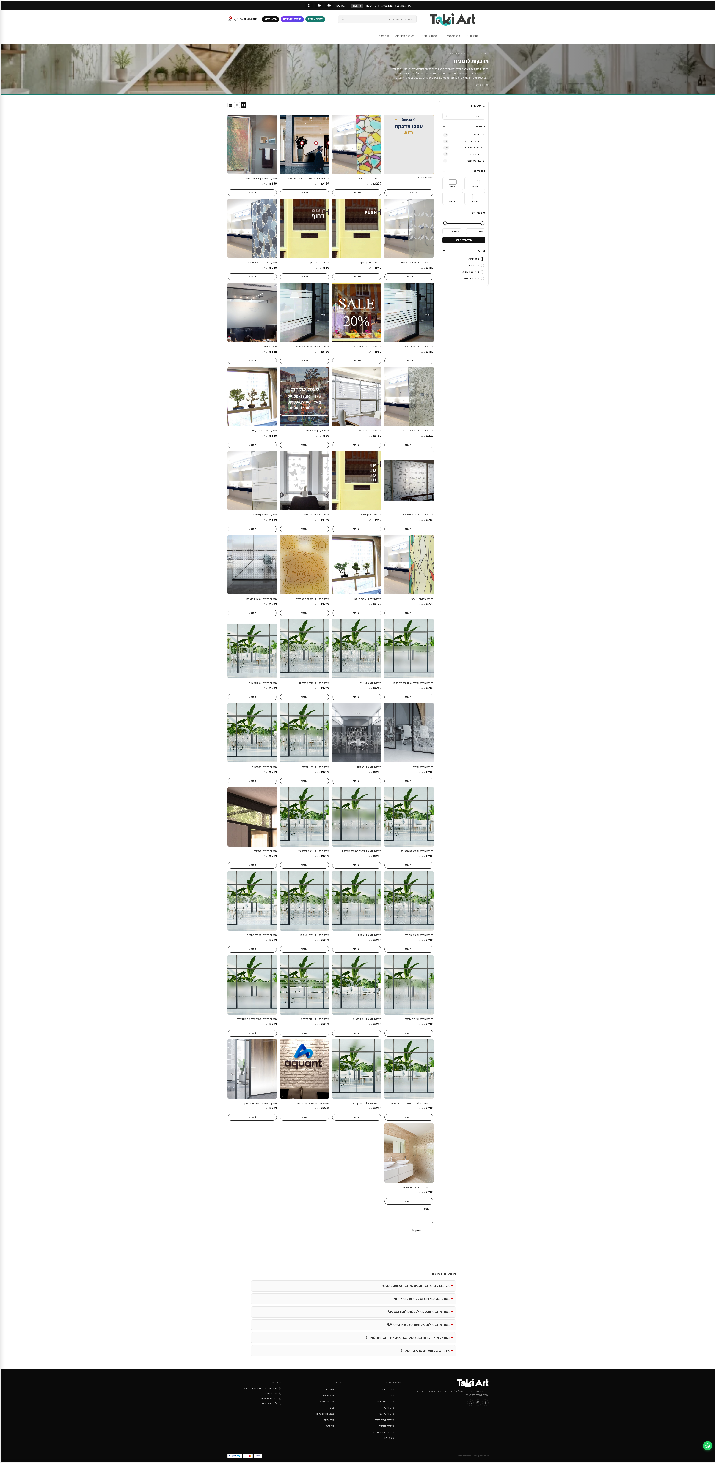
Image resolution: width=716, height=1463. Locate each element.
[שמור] (337, 119)
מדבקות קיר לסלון (385, 1413)
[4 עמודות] (243, 105)
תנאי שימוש (328, 1395)
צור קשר (384, 36)
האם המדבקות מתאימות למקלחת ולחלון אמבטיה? (418, 1311)
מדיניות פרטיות (326, 1401)
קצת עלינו (329, 1420)
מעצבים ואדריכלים (292, 19)
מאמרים (330, 1389)
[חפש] (343, 19)
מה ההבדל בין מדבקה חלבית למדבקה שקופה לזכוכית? (415, 1286)
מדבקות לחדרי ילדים (384, 1420)
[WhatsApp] (470, 1402)
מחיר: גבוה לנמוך (470, 278)
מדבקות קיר (453, 36)
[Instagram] (478, 1402)
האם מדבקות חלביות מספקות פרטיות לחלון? (421, 1299)
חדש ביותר (474, 265)
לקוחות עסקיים (315, 19)
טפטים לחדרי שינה (385, 1401)
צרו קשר (330, 1426)
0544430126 (251, 19)
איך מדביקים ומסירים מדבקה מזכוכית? (425, 1350)
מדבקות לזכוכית (386, 1426)
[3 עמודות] (237, 105)
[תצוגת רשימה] (230, 105)
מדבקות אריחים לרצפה (383, 1432)
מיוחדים (470, 53)
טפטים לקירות (387, 1389)
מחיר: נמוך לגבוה (470, 271)
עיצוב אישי (430, 36)
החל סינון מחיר (464, 240)
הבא (426, 1209)
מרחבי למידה (270, 19)
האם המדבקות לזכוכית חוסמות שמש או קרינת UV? (418, 1325)
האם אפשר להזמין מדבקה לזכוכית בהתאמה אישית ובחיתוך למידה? (408, 1337)
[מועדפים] (236, 19)
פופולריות (473, 259)
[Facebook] (485, 1402)
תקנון (331, 1408)
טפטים (474, 36)
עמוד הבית (484, 53)
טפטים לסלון (388, 1395)
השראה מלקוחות (404, 36)
